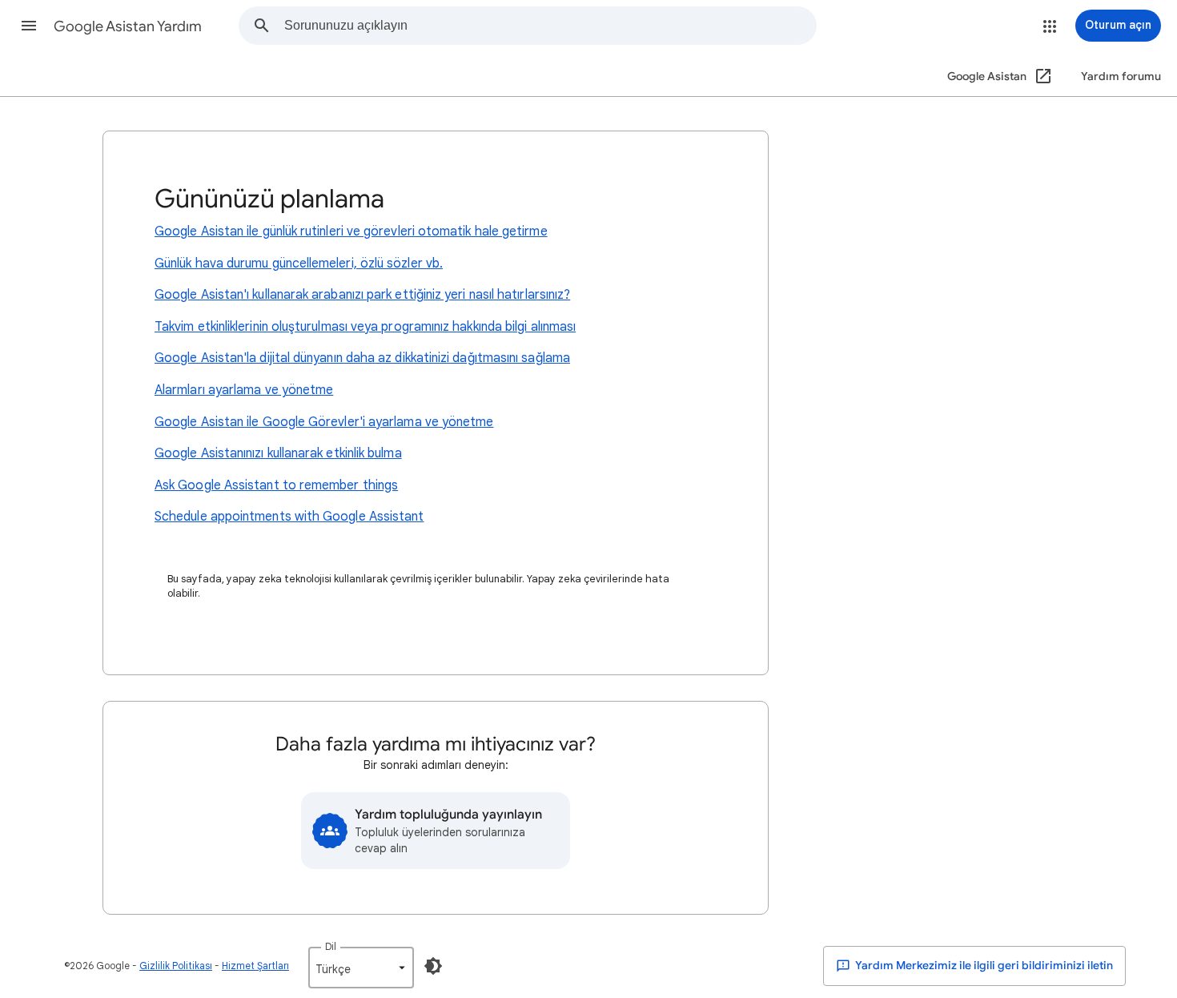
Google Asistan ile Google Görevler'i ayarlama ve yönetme (324, 422)
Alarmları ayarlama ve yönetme (244, 390)
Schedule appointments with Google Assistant (289, 517)
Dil (330, 946)
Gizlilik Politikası (175, 966)
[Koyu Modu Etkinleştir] (433, 966)
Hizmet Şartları (255, 966)
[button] (29, 25)
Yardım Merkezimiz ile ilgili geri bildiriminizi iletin (983, 965)
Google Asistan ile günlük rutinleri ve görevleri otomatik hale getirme (351, 231)
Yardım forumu (1121, 76)
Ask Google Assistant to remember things (276, 485)
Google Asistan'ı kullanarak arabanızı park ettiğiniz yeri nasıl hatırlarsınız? (362, 295)
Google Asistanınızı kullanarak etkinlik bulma (278, 453)
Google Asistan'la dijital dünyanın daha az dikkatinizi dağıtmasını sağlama (362, 358)
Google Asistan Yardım (128, 26)
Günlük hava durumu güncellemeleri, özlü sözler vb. (299, 264)
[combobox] (550, 25)
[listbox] (361, 967)
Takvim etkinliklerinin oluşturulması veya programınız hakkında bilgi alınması (365, 327)
